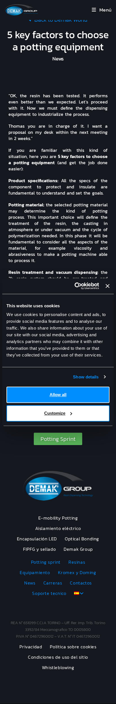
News (29, 582)
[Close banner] (108, 286)
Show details (86, 376)
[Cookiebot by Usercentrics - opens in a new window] (75, 286)
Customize (54, 413)
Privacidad (30, 646)
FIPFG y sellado (39, 549)
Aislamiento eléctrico (58, 528)
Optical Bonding (82, 538)
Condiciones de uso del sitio (58, 657)
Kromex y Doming (77, 572)
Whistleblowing (58, 667)
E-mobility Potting (58, 518)
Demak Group (78, 549)
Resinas (76, 562)
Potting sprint (46, 562)
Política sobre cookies (73, 646)
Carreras (52, 582)
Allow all (58, 394)
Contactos (81, 582)
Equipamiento (35, 572)
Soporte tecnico (49, 593)
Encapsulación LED (37, 538)
